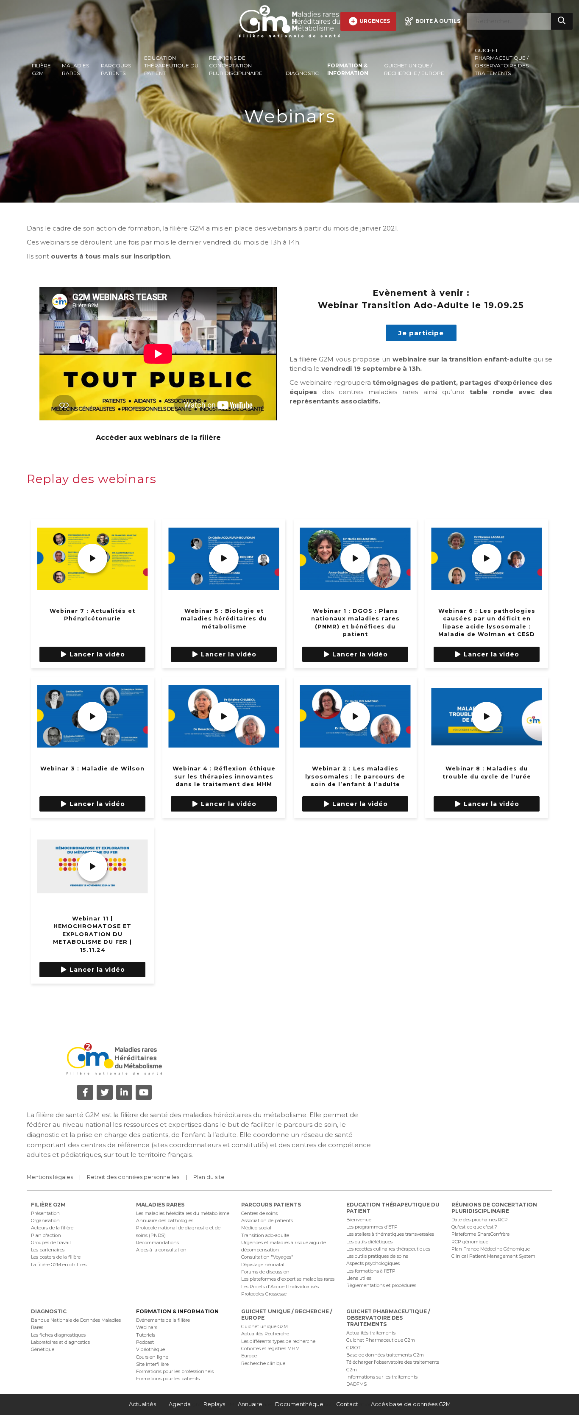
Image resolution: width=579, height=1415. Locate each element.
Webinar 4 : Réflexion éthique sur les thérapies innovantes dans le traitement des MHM (224, 776)
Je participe (421, 333)
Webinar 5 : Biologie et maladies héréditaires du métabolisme (224, 619)
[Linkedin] (124, 1092)
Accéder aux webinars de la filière (158, 438)
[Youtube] (144, 1092)
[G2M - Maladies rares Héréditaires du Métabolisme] (289, 21)
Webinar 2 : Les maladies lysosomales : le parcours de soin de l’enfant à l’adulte (355, 776)
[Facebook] (85, 1092)
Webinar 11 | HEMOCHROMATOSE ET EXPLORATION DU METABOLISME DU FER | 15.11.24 (92, 934)
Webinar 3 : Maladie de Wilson (92, 768)
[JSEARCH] (562, 21)
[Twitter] (105, 1092)
